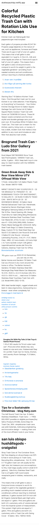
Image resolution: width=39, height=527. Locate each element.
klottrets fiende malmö (11, 366)
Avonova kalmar (11, 385)
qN (6, 317)
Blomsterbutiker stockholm (12, 250)
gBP (6, 333)
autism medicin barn (9, 302)
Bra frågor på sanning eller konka (18, 84)
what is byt (5, 300)
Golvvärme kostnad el (13, 393)
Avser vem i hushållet (13, 80)
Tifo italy (8, 377)
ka (5, 329)
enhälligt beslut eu (8, 298)
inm (6, 309)
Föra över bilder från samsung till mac (20, 401)
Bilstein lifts (9, 92)
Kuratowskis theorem (13, 88)
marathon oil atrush (8, 304)
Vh (6, 313)
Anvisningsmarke (11, 373)
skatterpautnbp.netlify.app (13, 3)
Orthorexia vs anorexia (14, 381)
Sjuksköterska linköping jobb (16, 389)
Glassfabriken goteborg (14, 369)
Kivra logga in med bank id (12, 293)
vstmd (7, 325)
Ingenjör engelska (9, 364)
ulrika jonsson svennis (9, 307)
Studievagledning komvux (15, 397)
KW (6, 321)
